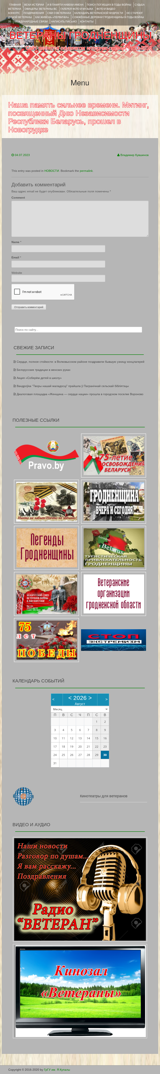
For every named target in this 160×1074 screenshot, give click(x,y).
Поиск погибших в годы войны (109, 4)
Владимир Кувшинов (134, 155)
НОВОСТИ (51, 170)
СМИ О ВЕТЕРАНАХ (59, 13)
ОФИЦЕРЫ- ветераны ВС (41, 8)
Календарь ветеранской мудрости (98, 13)
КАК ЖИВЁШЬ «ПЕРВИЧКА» (52, 17)
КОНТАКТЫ (87, 21)
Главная (15, 4)
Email (15, 257)
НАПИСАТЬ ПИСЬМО (64, 21)
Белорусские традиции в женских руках (43, 369)
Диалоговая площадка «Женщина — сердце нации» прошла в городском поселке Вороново (80, 394)
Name (15, 242)
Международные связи (31, 21)
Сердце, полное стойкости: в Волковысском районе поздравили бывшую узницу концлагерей (80, 361)
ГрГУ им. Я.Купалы (57, 1069)
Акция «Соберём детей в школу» (39, 378)
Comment (18, 197)
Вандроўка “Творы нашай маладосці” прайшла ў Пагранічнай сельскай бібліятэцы (73, 386)
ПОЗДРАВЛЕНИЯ (33, 13)
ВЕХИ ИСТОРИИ (34, 4)
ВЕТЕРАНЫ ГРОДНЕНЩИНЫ (80, 35)
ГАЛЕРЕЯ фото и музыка (76, 8)
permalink (86, 170)
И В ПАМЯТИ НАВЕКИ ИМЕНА (65, 4)
